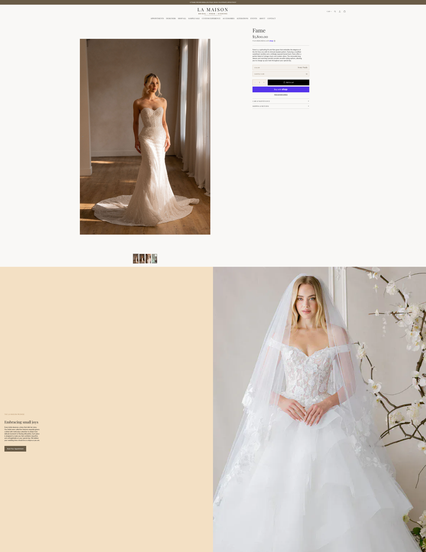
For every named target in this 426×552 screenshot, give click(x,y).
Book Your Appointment (15, 449)
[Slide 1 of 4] (135, 258)
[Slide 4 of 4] (154, 258)
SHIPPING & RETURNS (260, 106)
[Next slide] (207, 136)
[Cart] (344, 11)
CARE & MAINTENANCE (261, 101)
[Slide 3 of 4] (148, 258)
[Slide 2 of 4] (142, 258)
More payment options (281, 94)
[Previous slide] (82, 136)
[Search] (335, 11)
